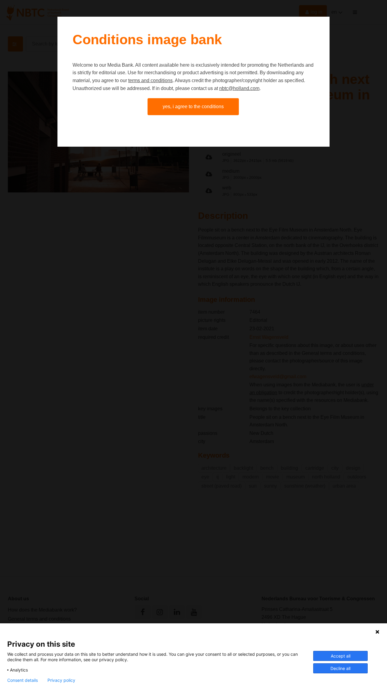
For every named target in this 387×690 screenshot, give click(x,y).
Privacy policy (61, 680)
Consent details (22, 680)
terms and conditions (150, 80)
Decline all (340, 668)
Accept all (340, 655)
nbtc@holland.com (239, 88)
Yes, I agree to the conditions (193, 106)
